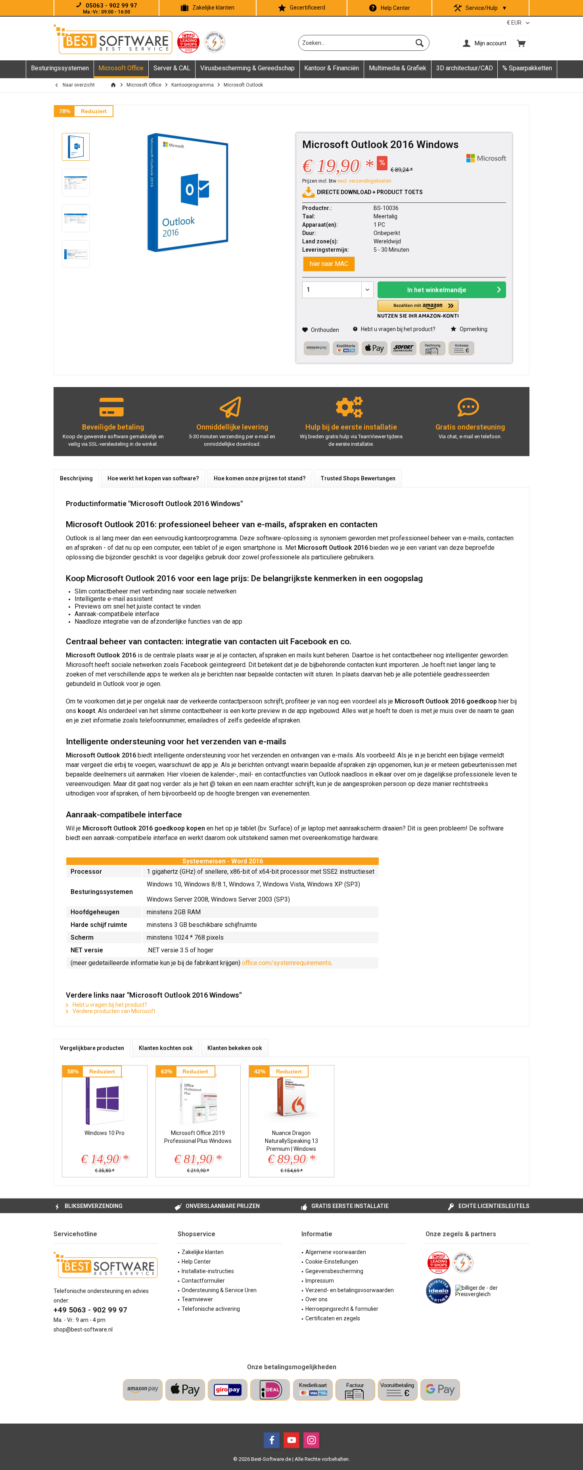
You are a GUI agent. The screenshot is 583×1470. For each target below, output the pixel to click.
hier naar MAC (329, 264)
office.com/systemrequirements (286, 963)
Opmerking (472, 329)
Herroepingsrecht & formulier (341, 1309)
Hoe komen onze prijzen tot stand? (260, 478)
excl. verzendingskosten (364, 181)
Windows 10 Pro (104, 1133)
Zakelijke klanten (213, 7)
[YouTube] (291, 1440)
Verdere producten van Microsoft (113, 1011)
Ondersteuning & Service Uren (219, 1290)
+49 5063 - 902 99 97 (90, 1309)
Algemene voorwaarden (335, 1252)
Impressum (319, 1280)
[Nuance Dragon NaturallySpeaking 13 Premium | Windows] (291, 1097)
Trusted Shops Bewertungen (357, 478)
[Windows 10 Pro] (104, 1097)
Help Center (395, 8)
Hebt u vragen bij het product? (397, 329)
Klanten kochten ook (166, 1048)
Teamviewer (197, 1299)
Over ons (316, 1299)
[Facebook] (272, 1440)
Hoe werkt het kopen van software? (153, 478)
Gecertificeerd (307, 7)
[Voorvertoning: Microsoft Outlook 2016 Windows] (76, 147)
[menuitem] (521, 43)
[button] (418, 309)
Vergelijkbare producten (92, 1048)
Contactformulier (203, 1280)
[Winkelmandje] (521, 43)
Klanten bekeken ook (234, 1048)
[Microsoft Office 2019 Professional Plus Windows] (198, 1097)
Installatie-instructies (208, 1271)
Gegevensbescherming (334, 1271)
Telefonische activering (211, 1309)
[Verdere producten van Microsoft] (486, 158)
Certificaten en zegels (332, 1318)
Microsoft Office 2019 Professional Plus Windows (198, 1137)
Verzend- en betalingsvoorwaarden (349, 1290)
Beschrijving (76, 478)
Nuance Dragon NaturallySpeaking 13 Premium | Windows (291, 1141)
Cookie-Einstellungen (331, 1261)
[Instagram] (311, 1440)
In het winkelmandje (436, 290)
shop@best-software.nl (83, 1329)
